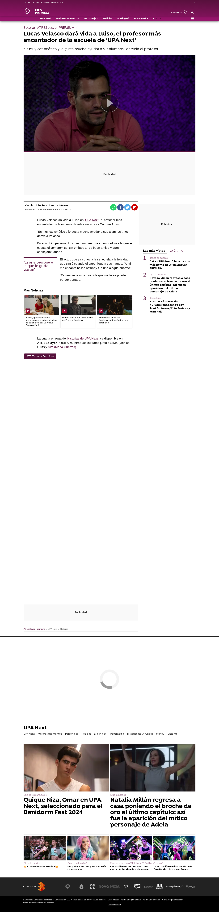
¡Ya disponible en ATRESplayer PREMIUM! (131, 863)
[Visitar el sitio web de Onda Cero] (137, 886)
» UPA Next (51, 629)
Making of (123, 18)
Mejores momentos (68, 18)
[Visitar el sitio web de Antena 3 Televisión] (70, 886)
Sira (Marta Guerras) (62, 347)
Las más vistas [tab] (154, 251)
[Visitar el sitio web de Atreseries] (126, 886)
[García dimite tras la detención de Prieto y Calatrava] (78, 305)
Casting (172, 734)
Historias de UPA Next (82, 338)
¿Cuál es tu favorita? (77, 863)
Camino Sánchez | (37, 205)
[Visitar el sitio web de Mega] (115, 886)
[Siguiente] (193, 2)
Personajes (91, 18)
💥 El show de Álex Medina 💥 (41, 866)
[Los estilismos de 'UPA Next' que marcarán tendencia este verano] (131, 848)
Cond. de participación (172, 900)
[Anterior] (25, 2)
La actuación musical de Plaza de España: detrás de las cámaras (173, 868)
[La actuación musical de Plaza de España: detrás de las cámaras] (174, 848)
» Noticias (63, 629)
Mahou (160, 734)
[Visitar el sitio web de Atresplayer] (175, 886)
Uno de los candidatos (35, 795)
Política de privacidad (131, 900)
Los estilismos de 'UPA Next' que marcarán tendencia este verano (129, 868)
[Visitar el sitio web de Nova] (104, 886)
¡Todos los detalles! (159, 258)
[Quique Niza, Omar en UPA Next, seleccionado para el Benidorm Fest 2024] (66, 768)
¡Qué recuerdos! (158, 274)
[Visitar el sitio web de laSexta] (81, 886)
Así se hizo (155, 298)
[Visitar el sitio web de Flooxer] (190, 886)
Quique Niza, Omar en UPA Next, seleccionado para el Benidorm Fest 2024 (63, 806)
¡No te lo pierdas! (32, 863)
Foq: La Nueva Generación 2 (49, 2)
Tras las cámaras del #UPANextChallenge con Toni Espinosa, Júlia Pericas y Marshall (170, 306)
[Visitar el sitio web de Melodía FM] (159, 886)
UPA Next (45, 18)
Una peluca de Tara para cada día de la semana (86, 868)
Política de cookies (151, 900)
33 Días (31, 2)
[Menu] (192, 18)
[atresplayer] (178, 12)
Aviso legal (113, 900)
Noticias (108, 18)
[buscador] (192, 12)
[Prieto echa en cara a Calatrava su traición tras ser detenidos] (114, 305)
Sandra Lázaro (58, 205)
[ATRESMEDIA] (34, 887)
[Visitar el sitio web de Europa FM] (148, 886)
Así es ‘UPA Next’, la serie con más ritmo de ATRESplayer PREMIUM (170, 265)
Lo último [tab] (176, 251)
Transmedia (141, 18)
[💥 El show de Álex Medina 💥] (45, 848)
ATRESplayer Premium (40, 356)
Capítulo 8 (158, 863)
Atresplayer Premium (34, 629)
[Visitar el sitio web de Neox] (92, 886)
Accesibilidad (114, 904)
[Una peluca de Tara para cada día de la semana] (88, 848)
